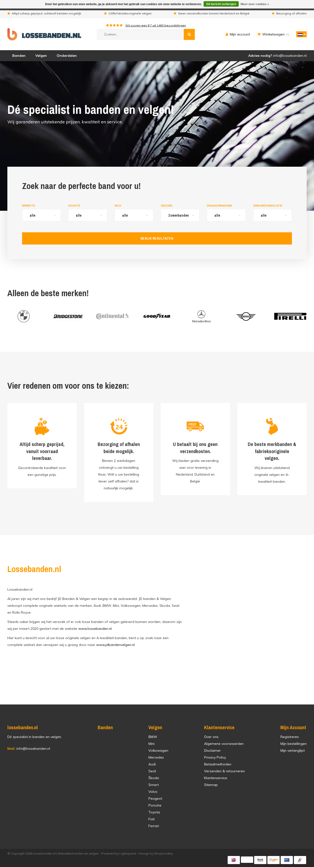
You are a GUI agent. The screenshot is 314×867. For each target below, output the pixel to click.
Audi (152, 764)
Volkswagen (158, 750)
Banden (19, 55)
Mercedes (156, 757)
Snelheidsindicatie (267, 205)
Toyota (154, 812)
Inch (118, 205)
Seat (152, 771)
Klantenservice (215, 778)
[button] (300, 34)
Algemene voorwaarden (224, 743)
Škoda (153, 778)
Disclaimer (212, 750)
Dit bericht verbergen (221, 4)
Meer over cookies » (255, 4)
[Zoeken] (189, 34)
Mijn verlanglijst (292, 750)
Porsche (154, 805)
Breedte (28, 205)
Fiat (151, 819)
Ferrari (153, 826)
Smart (153, 785)
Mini (151, 743)
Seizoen (166, 205)
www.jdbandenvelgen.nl (115, 645)
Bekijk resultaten (157, 238)
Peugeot (155, 798)
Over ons (211, 737)
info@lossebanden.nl (28, 748)
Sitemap (211, 785)
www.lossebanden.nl (95, 628)
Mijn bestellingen (293, 743)
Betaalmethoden (217, 764)
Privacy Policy (215, 757)
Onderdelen (67, 55)
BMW (152, 737)
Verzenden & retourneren (224, 771)
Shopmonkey (163, 853)
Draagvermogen (219, 205)
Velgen (41, 55)
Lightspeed (127, 853)
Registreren (289, 737)
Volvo (152, 791)
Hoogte (74, 205)
